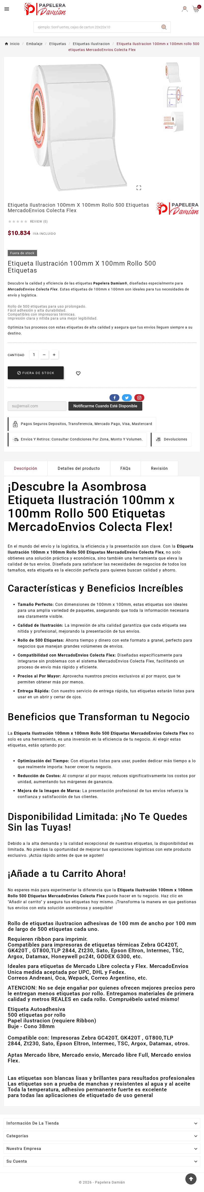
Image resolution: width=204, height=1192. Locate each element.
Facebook (114, 397)
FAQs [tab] (125, 468)
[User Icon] (185, 9)
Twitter (127, 397)
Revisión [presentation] (159, 468)
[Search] (163, 27)
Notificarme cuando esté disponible (105, 406)
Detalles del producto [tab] (79, 468)
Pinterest (139, 397)
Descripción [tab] (25, 468)
